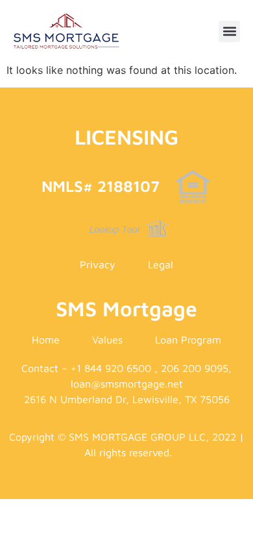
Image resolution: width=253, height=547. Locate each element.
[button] (229, 31)
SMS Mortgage (126, 308)
